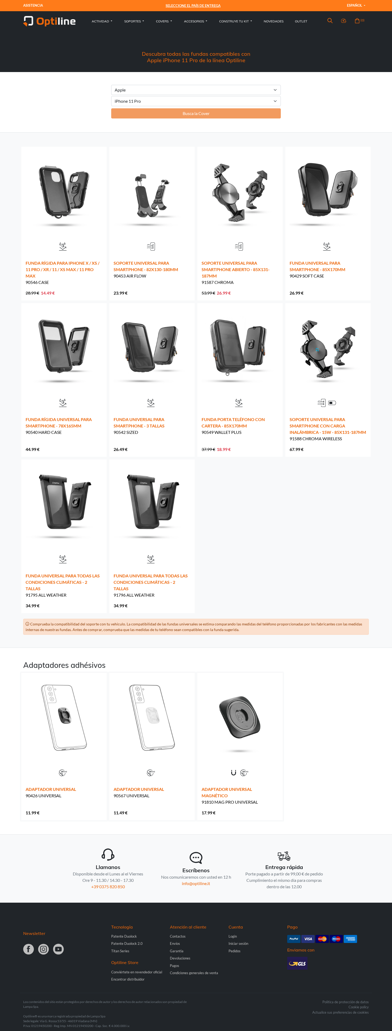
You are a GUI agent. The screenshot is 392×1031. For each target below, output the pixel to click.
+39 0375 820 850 (108, 886)
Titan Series (120, 951)
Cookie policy (359, 1007)
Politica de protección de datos (345, 1002)
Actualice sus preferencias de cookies (340, 1012)
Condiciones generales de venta (194, 973)
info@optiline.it (196, 883)
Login (233, 936)
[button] (330, 21)
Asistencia (33, 5)
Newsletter (34, 933)
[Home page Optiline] (49, 20)
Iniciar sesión (238, 943)
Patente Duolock (124, 936)
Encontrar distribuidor (128, 979)
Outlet (301, 21)
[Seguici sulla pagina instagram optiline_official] (43, 949)
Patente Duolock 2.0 (127, 943)
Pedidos (235, 951)
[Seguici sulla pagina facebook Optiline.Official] (28, 949)
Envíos (175, 943)
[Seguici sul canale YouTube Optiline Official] (58, 949)
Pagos (174, 965)
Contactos (178, 936)
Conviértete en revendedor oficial (136, 972)
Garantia (176, 951)
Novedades (273, 21)
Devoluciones (180, 958)
